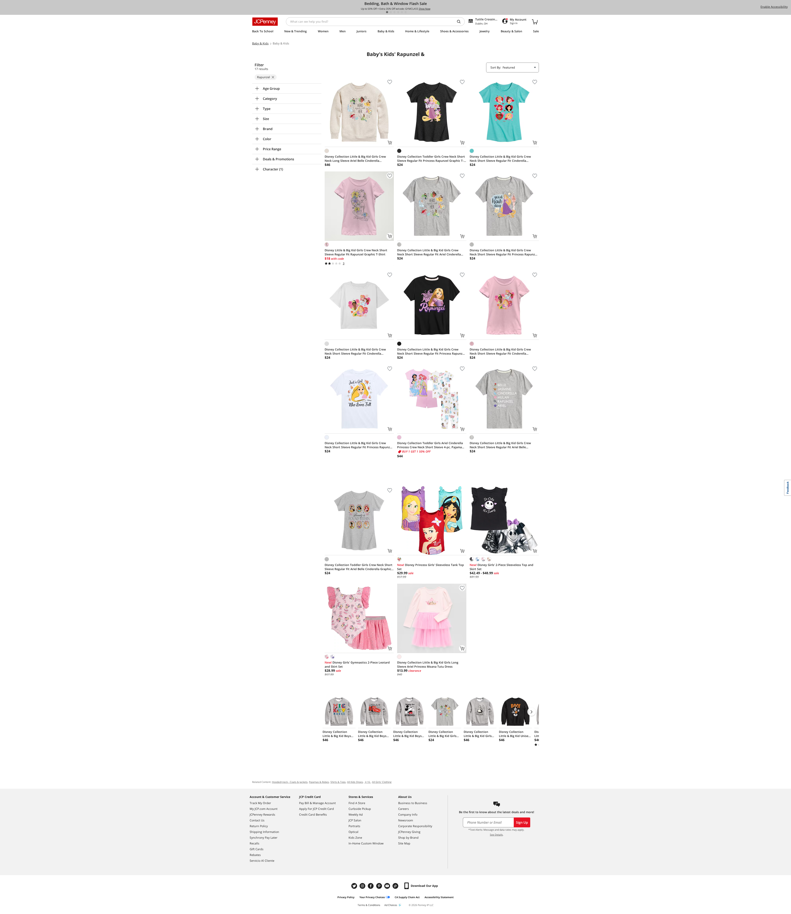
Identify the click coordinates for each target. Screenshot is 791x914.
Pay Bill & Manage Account (317, 803)
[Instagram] (363, 886)
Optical (353, 832)
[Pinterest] (379, 886)
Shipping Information (264, 832)
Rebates (255, 855)
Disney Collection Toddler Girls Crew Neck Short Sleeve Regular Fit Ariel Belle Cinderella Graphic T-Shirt (358, 567)
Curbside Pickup (360, 809)
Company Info (407, 814)
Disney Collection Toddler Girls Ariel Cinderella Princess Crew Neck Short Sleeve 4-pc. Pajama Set (430, 445)
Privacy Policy (346, 897)
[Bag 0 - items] (535, 21)
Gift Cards (256, 849)
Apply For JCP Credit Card (316, 809)
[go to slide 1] (387, 12)
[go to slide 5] (402, 12)
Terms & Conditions (369, 905)
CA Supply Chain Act (407, 897)
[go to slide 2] (391, 12)
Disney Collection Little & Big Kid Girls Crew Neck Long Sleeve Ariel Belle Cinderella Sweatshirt (355, 159)
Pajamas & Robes (319, 782)
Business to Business (412, 803)
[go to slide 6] (406, 12)
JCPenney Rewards (262, 814)
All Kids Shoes (355, 782)
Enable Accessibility (774, 7)
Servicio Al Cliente (262, 861)
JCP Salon (355, 820)
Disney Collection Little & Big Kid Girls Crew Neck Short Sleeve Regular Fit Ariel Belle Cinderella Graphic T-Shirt (500, 445)
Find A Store (357, 803)
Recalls (254, 843)
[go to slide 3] (394, 12)
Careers (403, 809)
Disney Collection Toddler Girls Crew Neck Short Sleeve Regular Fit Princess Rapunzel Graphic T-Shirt (431, 159)
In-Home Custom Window (366, 843)
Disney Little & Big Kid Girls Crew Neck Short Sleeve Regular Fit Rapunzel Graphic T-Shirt (356, 252)
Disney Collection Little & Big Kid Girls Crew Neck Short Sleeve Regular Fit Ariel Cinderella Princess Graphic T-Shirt (429, 252)
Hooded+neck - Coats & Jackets (290, 782)
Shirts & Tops (338, 782)
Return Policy (259, 826)
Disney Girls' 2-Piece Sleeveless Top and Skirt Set (501, 567)
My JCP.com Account (263, 809)
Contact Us (257, 820)
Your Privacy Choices (372, 897)
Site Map (404, 843)
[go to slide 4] (398, 12)
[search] (460, 21)
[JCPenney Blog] (396, 886)
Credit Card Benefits (313, 814)
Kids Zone (355, 837)
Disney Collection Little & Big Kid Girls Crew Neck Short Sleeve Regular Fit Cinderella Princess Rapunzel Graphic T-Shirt (355, 351)
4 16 (367, 782)
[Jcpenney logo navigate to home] (265, 21)
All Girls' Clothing (382, 782)
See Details (496, 834)
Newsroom (405, 820)
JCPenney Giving (409, 832)
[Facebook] (371, 886)
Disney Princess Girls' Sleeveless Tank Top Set (430, 567)
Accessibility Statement (439, 897)
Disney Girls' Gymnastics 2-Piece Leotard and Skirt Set (357, 664)
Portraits (354, 826)
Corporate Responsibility (415, 826)
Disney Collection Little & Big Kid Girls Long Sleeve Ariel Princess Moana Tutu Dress (427, 664)
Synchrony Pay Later (263, 837)
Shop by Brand (408, 837)
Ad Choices (390, 905)
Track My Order (260, 803)
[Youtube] (388, 886)
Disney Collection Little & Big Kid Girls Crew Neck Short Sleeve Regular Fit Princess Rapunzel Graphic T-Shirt (503, 252)
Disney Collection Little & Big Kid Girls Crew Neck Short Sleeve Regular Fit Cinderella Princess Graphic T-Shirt (500, 159)
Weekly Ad (356, 814)
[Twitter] (355, 886)
